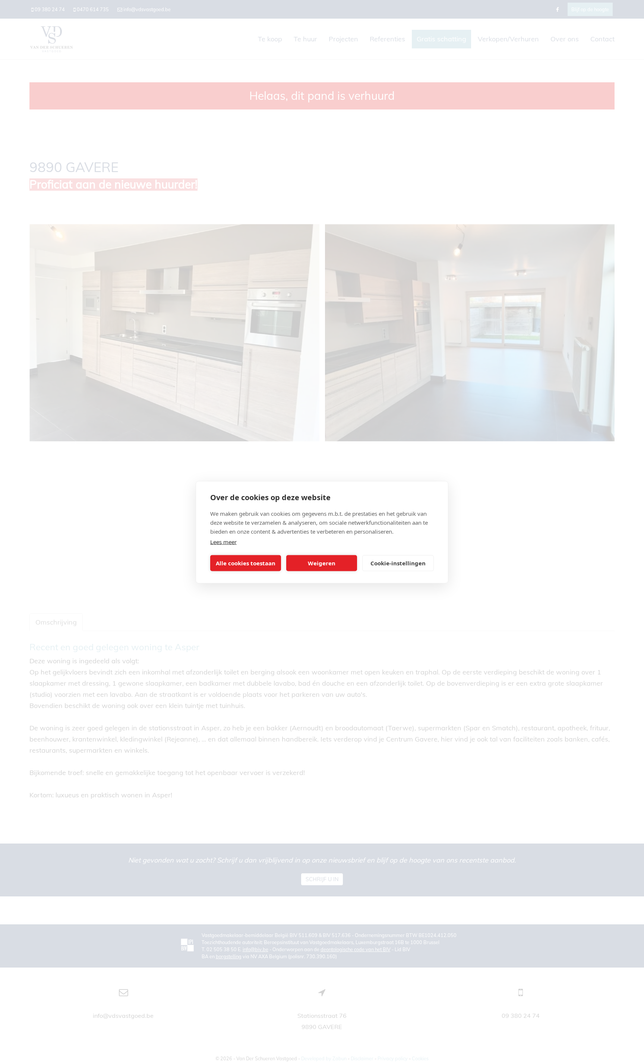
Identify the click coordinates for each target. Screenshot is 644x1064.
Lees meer (223, 541)
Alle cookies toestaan (245, 563)
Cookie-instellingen (398, 563)
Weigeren (321, 563)
